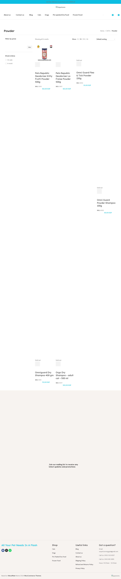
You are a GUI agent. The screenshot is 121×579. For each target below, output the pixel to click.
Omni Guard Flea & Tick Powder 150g (85, 75)
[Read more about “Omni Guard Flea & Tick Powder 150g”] (78, 64)
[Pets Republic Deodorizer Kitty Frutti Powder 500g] (44, 53)
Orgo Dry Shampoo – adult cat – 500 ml (64, 375)
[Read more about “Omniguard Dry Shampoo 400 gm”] (37, 363)
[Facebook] (2, 550)
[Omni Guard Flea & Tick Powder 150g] (85, 51)
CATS (108, 31)
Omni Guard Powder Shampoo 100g (106, 203)
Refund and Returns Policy (84, 564)
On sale (9, 60)
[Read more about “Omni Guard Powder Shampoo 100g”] (99, 191)
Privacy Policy (80, 568)
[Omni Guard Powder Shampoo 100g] (106, 115)
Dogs (54, 553)
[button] (37, 64)
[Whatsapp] (10, 550)
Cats (53, 549)
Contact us (79, 553)
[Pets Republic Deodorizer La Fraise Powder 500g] (65, 53)
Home (102, 31)
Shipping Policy (80, 561)
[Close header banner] (118, 2)
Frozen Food (56, 561)
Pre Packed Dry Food (59, 557)
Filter (29, 47)
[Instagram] (6, 550)
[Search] (99, 15)
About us (78, 557)
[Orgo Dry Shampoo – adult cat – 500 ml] (65, 287)
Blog (77, 549)
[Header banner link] (60, 2)
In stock (9, 63)
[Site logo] (60, 7)
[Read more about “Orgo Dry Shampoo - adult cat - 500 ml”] (58, 363)
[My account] (107, 15)
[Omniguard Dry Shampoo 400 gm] (44, 287)
